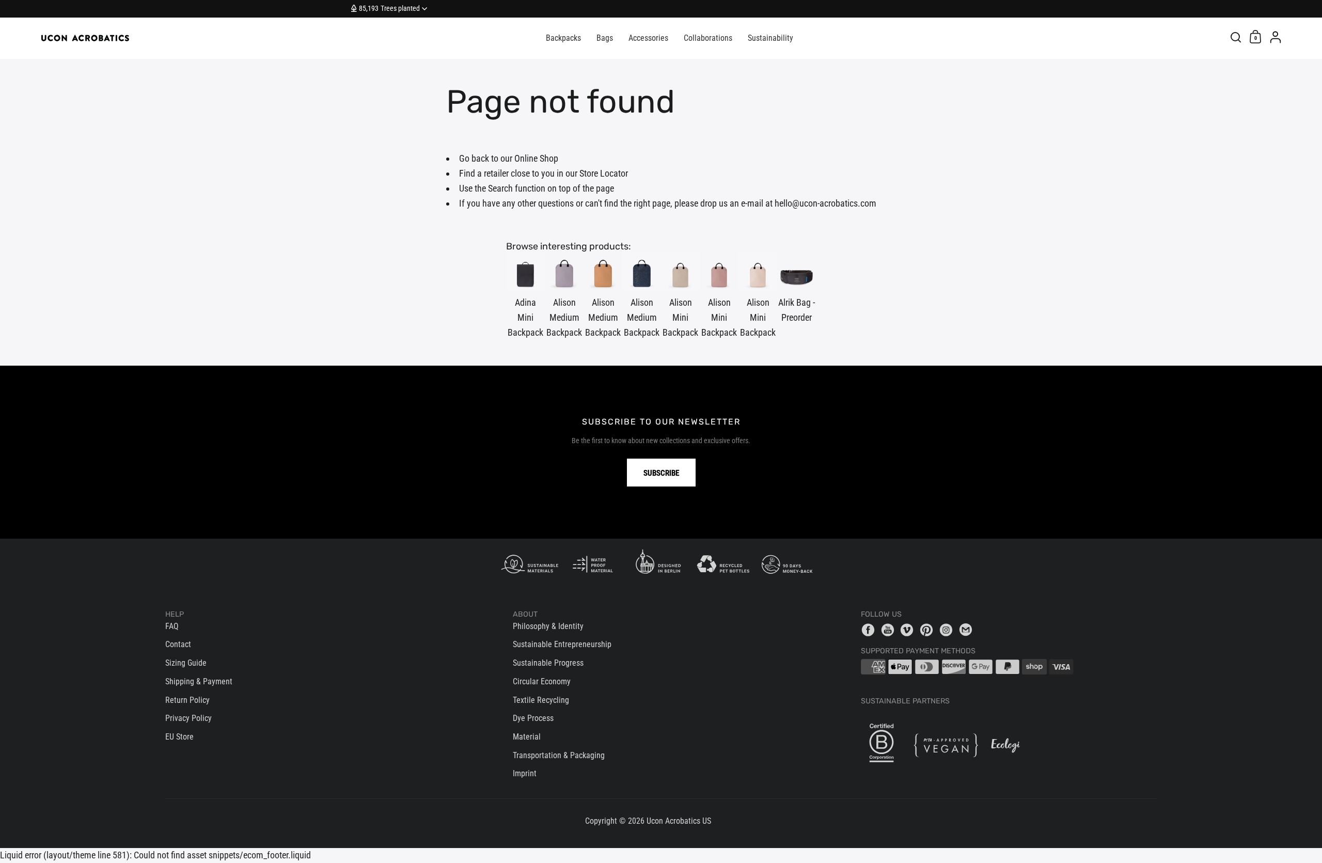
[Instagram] (948, 629)
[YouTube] (890, 629)
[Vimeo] (909, 629)
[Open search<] (1236, 37)
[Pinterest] (929, 629)
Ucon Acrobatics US (679, 821)
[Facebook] (870, 629)
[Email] (968, 629)
